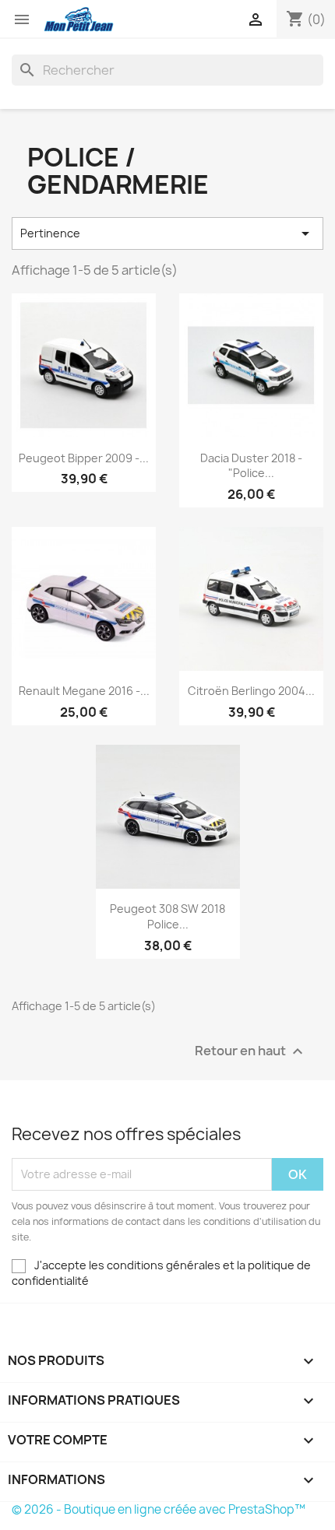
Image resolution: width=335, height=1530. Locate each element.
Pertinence (167, 233)
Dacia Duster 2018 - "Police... (251, 466)
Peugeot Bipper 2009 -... (84, 458)
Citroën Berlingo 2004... (251, 690)
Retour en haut (251, 1051)
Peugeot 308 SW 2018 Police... (167, 916)
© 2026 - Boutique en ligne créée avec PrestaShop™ (158, 1509)
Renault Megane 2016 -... (84, 690)
